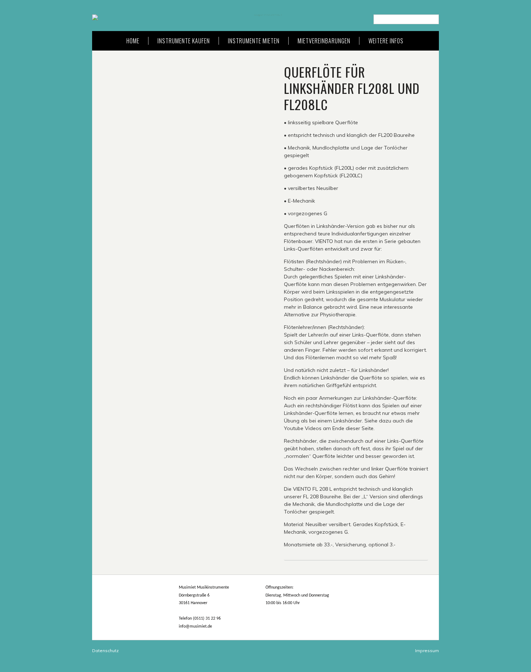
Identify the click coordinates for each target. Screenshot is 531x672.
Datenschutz (105, 650)
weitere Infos (385, 41)
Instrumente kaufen (183, 41)
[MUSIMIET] (265, 17)
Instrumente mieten (254, 41)
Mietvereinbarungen (324, 41)
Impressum (427, 650)
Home (132, 41)
